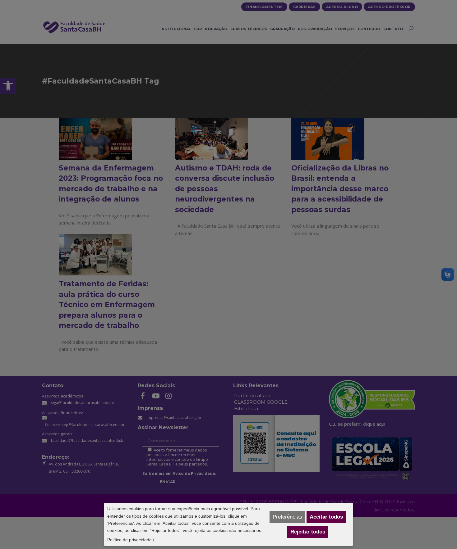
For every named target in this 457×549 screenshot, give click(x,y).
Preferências (287, 517)
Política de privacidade (129, 539)
